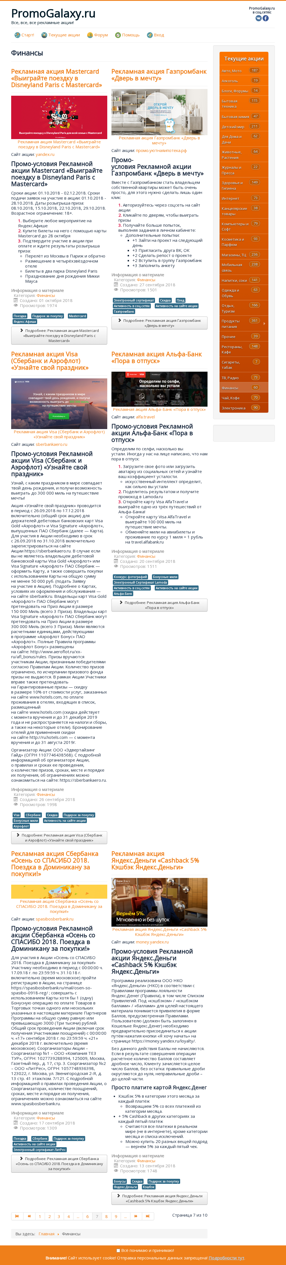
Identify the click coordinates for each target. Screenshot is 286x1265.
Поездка (20, 316)
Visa (17, 815)
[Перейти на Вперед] (136, 1216)
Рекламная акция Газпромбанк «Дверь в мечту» (159, 74)
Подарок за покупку (47, 316)
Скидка (165, 300)
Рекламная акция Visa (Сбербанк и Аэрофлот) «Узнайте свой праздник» (50, 360)
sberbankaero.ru (51, 444)
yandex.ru (45, 154)
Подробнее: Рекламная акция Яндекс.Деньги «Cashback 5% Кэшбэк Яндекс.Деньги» (161, 1198)
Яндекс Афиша (25, 321)
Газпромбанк (124, 311)
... (78, 1216)
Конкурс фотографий (130, 577)
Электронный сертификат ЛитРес (40, 1149)
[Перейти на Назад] (29, 1216)
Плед (180, 300)
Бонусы (120, 1181)
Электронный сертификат (134, 300)
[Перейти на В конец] (148, 1216)
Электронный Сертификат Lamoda (140, 582)
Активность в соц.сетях (132, 306)
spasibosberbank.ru (54, 919)
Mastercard (77, 316)
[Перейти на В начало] (17, 1216)
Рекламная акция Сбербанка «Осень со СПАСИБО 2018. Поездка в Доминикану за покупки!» (55, 863)
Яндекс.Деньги (125, 1187)
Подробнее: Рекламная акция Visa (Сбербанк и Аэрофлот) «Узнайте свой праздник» (62, 838)
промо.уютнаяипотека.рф (161, 150)
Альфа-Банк (123, 593)
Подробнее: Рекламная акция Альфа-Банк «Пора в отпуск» (162, 605)
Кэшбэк (148, 1187)
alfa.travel (145, 417)
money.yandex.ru (152, 942)
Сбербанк (33, 815)
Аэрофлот (21, 826)
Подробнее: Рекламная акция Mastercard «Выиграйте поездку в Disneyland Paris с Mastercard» (61, 335)
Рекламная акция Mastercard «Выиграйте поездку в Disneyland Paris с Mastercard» (56, 78)
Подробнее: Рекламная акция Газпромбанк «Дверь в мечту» (162, 323)
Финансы (46, 295)
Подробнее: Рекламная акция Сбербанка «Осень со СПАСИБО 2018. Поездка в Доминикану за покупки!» (59, 1163)
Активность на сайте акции (176, 306)
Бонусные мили (26, 820)
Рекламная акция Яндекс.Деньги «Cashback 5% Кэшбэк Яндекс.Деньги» (155, 860)
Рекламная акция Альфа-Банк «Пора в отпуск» (156, 357)
